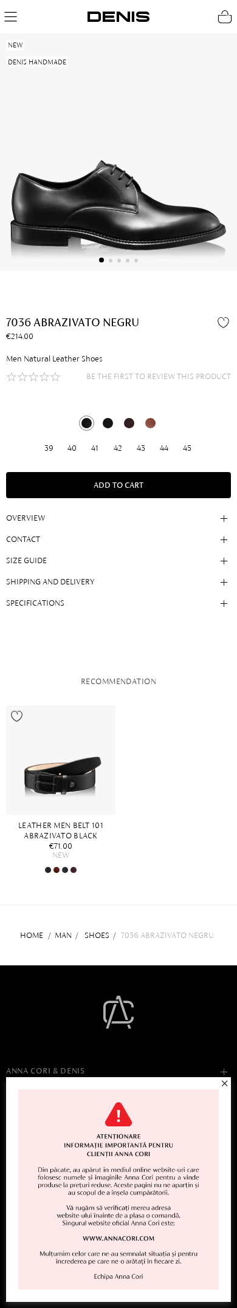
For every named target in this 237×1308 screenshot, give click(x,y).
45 (187, 448)
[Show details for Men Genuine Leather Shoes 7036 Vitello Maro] (150, 423)
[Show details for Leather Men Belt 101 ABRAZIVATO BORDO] (73, 870)
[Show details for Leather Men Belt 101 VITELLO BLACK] (65, 870)
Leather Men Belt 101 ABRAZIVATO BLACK (60, 830)
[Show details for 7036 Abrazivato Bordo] (129, 423)
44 (164, 448)
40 (72, 448)
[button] (101, 260)
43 (141, 448)
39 (48, 448)
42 (118, 448)
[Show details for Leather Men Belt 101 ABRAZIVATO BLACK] (60, 760)
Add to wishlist (225, 322)
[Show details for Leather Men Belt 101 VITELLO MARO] (56, 870)
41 (94, 448)
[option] (64, 789)
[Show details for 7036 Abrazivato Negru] (86, 423)
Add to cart (118, 485)
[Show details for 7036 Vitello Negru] (108, 423)
